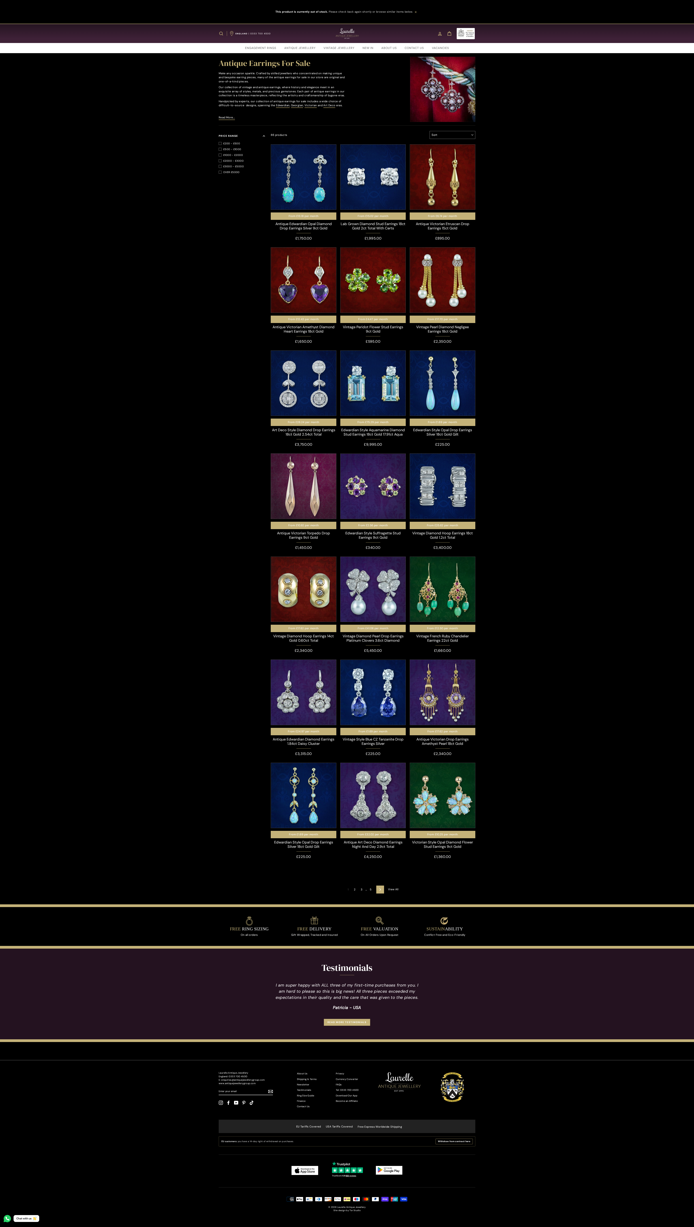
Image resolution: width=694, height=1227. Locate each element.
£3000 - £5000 (233, 166)
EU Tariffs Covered (308, 1126)
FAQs (339, 1084)
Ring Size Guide (305, 1095)
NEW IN (368, 48)
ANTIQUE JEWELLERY (300, 48)
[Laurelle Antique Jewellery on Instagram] (221, 1103)
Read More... (227, 117)
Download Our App (346, 1095)
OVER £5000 (231, 172)
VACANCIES (440, 48)
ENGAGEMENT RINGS (260, 48)
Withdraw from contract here (454, 1141)
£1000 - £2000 (233, 155)
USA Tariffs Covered (339, 1126)
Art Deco (329, 105)
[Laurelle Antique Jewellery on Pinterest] (244, 1103)
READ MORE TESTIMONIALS (347, 1022)
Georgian (297, 105)
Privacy (340, 1073)
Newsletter (303, 1084)
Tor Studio (355, 1210)
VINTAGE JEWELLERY (339, 48)
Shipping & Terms (307, 1079)
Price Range (228, 135)
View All (393, 889)
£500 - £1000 (232, 149)
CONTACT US (414, 48)
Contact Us (303, 1106)
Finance (301, 1101)
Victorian (311, 105)
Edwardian (283, 105)
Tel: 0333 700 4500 (347, 1090)
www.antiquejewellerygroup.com (237, 1083)
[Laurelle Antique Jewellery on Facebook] (228, 1103)
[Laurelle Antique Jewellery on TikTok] (251, 1103)
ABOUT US (389, 48)
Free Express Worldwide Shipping (380, 1127)
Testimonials (304, 1090)
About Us (302, 1073)
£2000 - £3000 (233, 160)
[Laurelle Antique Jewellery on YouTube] (236, 1103)
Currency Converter (347, 1079)
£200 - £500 (231, 143)
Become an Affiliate (347, 1101)
